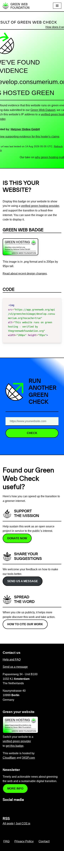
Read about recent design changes (25, 273)
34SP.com (28, 757)
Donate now (17, 538)
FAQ (6, 841)
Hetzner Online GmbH (25, 129)
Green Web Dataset (42, 109)
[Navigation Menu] (57, 6)
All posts (8, 823)
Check (32, 433)
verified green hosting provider (40, 205)
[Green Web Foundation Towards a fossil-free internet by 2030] (16, 5)
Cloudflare (9, 757)
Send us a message (22, 581)
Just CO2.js (23, 823)
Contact (44, 841)
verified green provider (17, 741)
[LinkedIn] (5, 807)
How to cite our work (25, 624)
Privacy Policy (24, 841)
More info (15, 788)
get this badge (14, 745)
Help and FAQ (12, 659)
